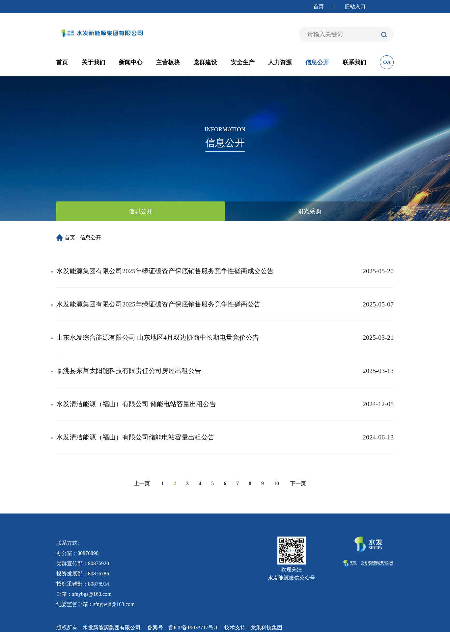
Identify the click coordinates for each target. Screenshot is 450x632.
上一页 (142, 483)
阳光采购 (309, 211)
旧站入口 (355, 6)
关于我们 (93, 62)
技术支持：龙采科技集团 (253, 627)
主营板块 (168, 62)
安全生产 (243, 62)
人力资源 (280, 62)
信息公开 (317, 62)
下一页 (298, 483)
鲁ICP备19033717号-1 (193, 627)
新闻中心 (131, 62)
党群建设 (205, 62)
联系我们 (354, 62)
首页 (318, 6)
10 (276, 483)
